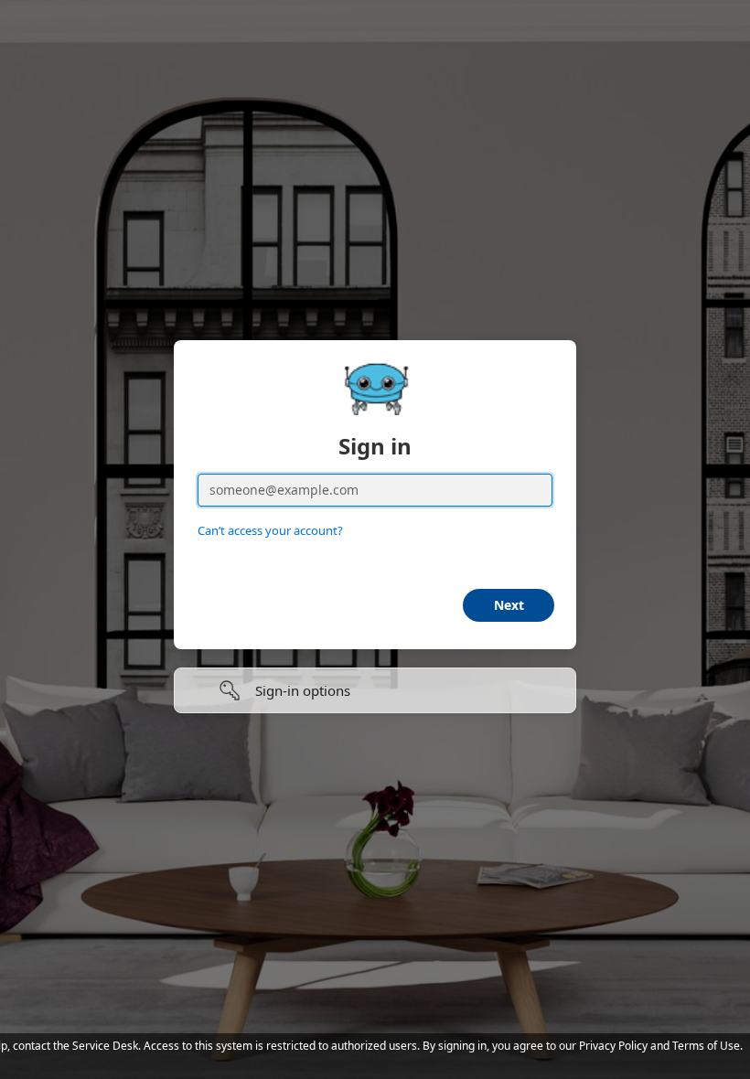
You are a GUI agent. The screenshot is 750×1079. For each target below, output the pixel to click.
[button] (375, 690)
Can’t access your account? (270, 530)
